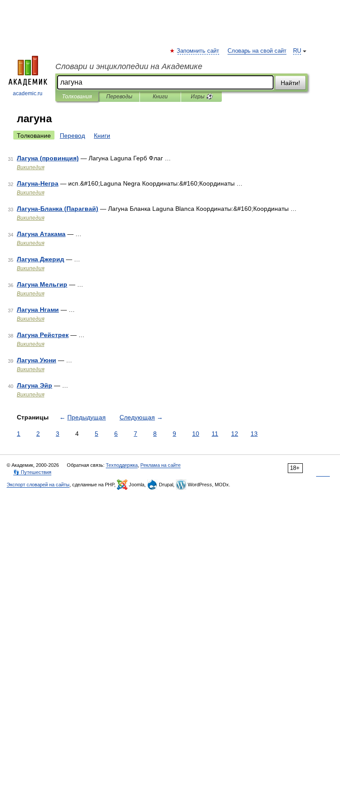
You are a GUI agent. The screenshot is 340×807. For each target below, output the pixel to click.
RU (297, 51)
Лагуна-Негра (37, 183)
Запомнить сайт (198, 51)
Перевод (72, 135)
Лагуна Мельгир (42, 284)
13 (254, 433)
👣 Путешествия (32, 472)
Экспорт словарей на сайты (38, 484)
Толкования (77, 96)
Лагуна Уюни (36, 360)
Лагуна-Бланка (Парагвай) (57, 208)
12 (234, 433)
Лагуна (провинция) (48, 158)
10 (195, 433)
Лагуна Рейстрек (43, 334)
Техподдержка (122, 465)
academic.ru (27, 93)
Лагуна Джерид (40, 259)
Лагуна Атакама (41, 233)
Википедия (30, 167)
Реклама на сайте (160, 465)
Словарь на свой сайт (257, 51)
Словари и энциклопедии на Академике (128, 66)
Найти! (290, 82)
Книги (160, 96)
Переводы (119, 96)
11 (215, 433)
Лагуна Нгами (38, 309)
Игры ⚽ (201, 96)
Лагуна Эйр (34, 385)
